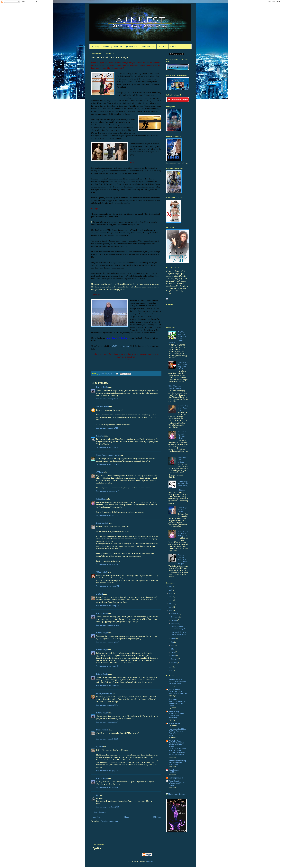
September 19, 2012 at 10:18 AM (107, 586)
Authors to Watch (175, 679)
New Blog (172, 772)
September (175, 624)
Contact (173, 46)
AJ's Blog (95, 46)
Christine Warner (102, 407)
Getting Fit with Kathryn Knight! (178, 628)
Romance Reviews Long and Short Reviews (177, 761)
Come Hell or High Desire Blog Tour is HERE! (183, 365)
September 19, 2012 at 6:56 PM (107, 739)
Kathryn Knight (102, 387)
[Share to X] (125, 374)
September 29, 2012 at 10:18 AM (107, 807)
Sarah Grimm (173, 770)
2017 (171, 593)
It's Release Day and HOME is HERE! (182, 435)
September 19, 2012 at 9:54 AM (107, 564)
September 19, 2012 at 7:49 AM (107, 491)
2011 (170, 667)
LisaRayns (100, 436)
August (173, 639)
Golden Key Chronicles (112, 46)
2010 (171, 670)
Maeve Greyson (174, 723)
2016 (171, 597)
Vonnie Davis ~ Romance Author (108, 455)
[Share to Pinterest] (129, 374)
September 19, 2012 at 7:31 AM (107, 428)
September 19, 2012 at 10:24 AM (107, 606)
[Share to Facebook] (127, 374)
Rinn (98, 795)
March (173, 656)
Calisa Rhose (101, 499)
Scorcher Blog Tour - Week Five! (183, 408)
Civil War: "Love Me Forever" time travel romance (176, 733)
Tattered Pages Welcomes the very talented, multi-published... (183, 486)
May (173, 649)
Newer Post (96, 817)
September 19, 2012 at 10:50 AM (107, 642)
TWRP (114, 346)
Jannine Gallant (174, 689)
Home (126, 817)
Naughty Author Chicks (177, 729)
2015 (171, 600)
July (172, 642)
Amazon (125, 346)
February (174, 659)
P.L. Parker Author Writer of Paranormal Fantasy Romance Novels (176, 743)
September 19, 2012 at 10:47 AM (107, 625)
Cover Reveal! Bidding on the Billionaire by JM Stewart (177, 703)
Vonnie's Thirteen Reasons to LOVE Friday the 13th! (183, 559)
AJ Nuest (99, 472)
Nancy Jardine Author (104, 693)
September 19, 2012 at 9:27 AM (107, 515)
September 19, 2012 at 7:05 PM (107, 771)
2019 (171, 587)
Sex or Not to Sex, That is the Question (183, 533)
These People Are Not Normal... (182, 509)
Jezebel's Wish (132, 46)
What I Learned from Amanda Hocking (176, 387)
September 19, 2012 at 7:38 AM (107, 447)
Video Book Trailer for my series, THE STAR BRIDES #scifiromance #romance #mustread (177, 751)
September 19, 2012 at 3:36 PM (107, 705)
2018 (171, 590)
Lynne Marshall (102, 523)
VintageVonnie (174, 781)
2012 (171, 610)
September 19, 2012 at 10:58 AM (107, 686)
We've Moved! (173, 764)
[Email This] (121, 374)
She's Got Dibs (148, 46)
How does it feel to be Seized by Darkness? (179, 633)
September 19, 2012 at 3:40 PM (107, 722)
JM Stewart (173, 699)
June (173, 645)
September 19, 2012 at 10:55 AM (107, 666)
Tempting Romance (176, 778)
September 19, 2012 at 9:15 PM (107, 787)
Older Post (157, 817)
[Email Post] (117, 374)
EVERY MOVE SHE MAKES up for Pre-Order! (178, 692)
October (174, 620)
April (173, 652)
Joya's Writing (174, 711)
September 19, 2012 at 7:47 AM (107, 464)
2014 (171, 604)
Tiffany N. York (101, 572)
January (174, 663)
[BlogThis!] (123, 374)
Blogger (150, 861)
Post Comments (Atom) (109, 821)
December (175, 613)
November (175, 617)
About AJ (162, 46)
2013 (170, 607)
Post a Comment (100, 812)
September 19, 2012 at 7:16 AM (107, 399)
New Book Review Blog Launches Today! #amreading (177, 715)
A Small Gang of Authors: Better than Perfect (177, 682)
